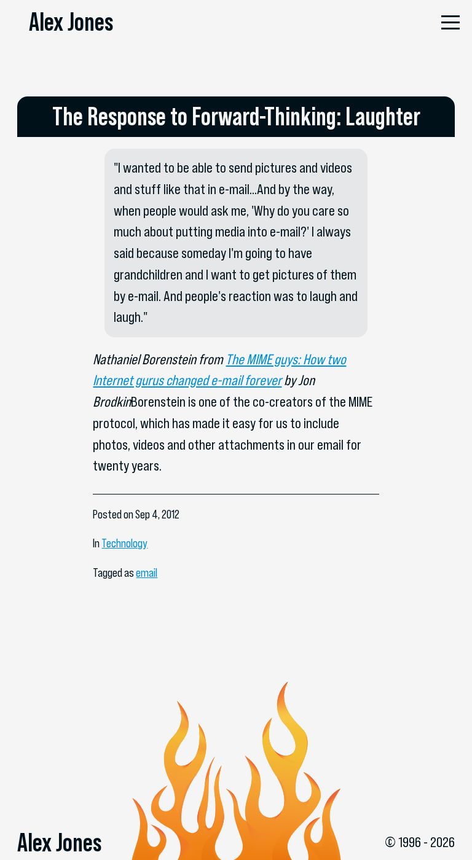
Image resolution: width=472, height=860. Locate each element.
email (146, 572)
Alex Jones (71, 21)
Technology (124, 543)
